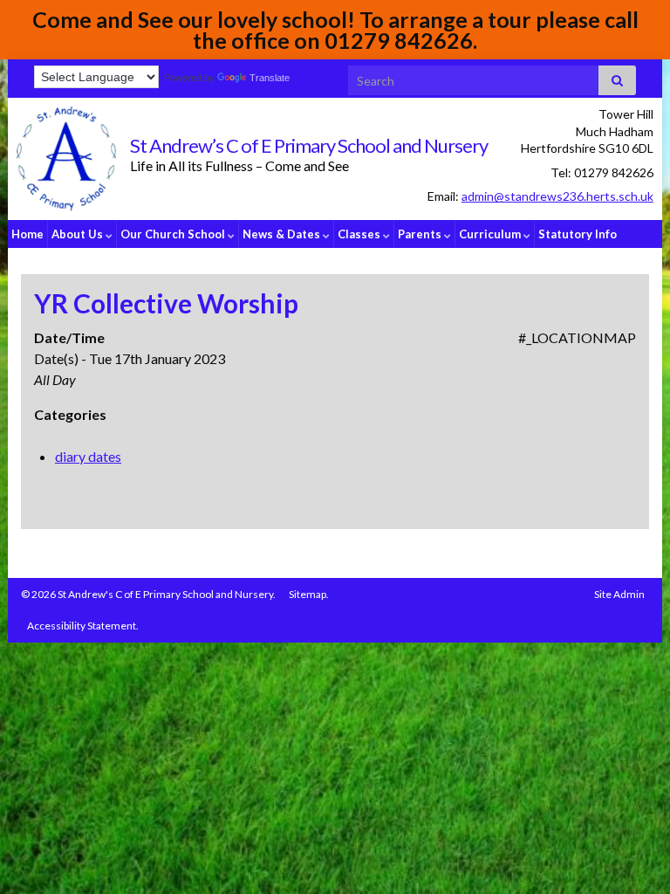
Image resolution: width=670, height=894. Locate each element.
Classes (360, 234)
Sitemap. (309, 594)
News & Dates (283, 234)
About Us (78, 234)
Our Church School (174, 234)
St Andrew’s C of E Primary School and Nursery (309, 145)
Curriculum (491, 234)
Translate (270, 77)
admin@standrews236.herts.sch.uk (557, 196)
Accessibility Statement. (83, 625)
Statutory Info (577, 234)
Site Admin (619, 594)
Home (27, 234)
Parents (421, 234)
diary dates (88, 456)
